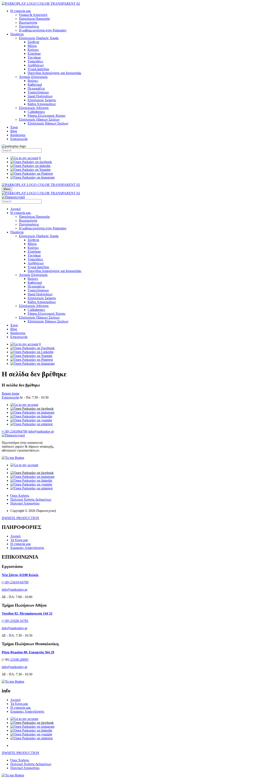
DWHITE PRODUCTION (20, 518)
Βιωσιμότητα (28, 22)
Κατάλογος (17, 135)
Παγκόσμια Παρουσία (34, 18)
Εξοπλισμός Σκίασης (42, 100)
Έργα (14, 127)
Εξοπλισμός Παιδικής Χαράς (39, 38)
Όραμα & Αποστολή (33, 15)
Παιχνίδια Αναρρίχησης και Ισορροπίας (54, 73)
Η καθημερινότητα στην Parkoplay (43, 30)
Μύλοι (32, 46)
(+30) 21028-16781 (15, 621)
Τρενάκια (34, 57)
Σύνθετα (33, 42)
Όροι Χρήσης (19, 495)
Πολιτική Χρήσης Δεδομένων (30, 499)
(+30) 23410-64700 (15, 582)
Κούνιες (33, 49)
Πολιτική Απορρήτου (24, 503)
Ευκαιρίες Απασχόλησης (27, 548)
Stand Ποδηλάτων (40, 96)
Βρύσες (33, 81)
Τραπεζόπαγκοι (38, 92)
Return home (10, 393)
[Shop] (24, 405)
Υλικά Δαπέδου (38, 69)
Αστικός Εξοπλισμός (33, 77)
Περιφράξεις (36, 88)
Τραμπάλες (35, 61)
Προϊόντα (17, 34)
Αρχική (15, 209)
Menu (6, 189)
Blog (13, 131)
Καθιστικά (35, 84)
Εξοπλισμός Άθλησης (34, 108)
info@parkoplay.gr (41, 431)
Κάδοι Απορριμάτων (42, 104)
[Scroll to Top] (13, 458)
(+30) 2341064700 (14, 431)
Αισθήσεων (36, 65)
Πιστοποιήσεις (29, 26)
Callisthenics (36, 112)
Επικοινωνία (18, 139)
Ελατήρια (34, 53)
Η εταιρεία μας (20, 11)
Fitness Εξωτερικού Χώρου (46, 115)
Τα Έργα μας (19, 540)
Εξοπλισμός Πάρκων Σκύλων (39, 119)
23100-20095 (19, 659)
